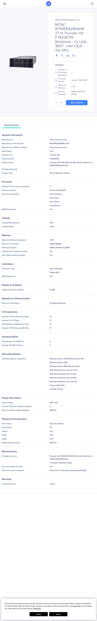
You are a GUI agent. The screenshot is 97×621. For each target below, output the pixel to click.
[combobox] (59, 102)
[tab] (11, 125)
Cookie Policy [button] (77, 606)
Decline (38, 614)
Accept (58, 614)
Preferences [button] (37, 608)
